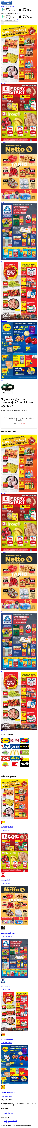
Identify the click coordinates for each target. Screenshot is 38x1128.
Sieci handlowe (8, 1113)
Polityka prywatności (10, 1121)
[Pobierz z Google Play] (9, 11)
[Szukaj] (2, 23)
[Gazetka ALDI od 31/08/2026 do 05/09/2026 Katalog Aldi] (14, 977)
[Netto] (19, 200)
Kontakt (11, 6)
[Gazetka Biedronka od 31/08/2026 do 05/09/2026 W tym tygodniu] (14, 818)
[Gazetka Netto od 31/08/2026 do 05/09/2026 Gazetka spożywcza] (14, 924)
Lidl (2, 380)
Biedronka (20, 13)
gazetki (23, 423)
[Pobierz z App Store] (26, 11)
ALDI (2, 261)
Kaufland (3, 142)
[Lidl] (19, 378)
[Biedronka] (19, 81)
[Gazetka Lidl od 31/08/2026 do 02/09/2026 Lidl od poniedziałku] (14, 1084)
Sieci (7, 6)
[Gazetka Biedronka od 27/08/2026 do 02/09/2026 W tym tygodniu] (14, 1031)
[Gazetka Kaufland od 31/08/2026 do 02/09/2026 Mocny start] (14, 871)
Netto (2, 202)
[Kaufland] (19, 141)
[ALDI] (19, 260)
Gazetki (3, 6)
